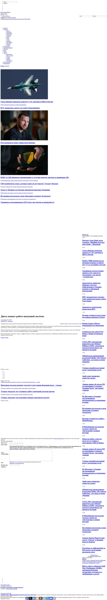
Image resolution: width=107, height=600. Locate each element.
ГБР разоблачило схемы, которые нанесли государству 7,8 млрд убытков (29, 184)
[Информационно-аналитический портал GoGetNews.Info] (15, 19)
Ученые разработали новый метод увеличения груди (93, 369)
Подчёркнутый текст (32, 446)
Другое (5, 53)
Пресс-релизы (6, 62)
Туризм (8, 57)
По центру (68, 446)
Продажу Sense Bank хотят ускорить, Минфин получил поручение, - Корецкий (93, 242)
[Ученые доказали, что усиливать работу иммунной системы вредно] (18, 388)
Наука (7, 37)
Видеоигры (9, 54)
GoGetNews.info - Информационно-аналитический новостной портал (18, 594)
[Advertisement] (27, 23)
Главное (5, 28)
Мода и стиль (9, 55)
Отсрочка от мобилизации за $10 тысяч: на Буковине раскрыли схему (93, 550)
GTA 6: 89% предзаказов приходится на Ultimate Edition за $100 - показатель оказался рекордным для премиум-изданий (93, 346)
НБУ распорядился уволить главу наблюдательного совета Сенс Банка (94, 299)
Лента (7, 30)
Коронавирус (6, 63)
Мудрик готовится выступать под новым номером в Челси (94, 316)
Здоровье (8, 41)
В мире (8, 45)
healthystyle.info (4, 337)
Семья (7, 58)
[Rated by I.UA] (4, 592)
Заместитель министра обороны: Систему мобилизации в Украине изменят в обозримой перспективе (91, 287)
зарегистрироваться (59, 438)
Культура (8, 43)
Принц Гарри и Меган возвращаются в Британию (93, 324)
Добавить (4, 466)
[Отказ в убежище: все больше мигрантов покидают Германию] (17, 186)
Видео (5, 51)
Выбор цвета (32, 447)
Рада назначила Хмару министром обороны (18, 143)
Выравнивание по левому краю (57, 446)
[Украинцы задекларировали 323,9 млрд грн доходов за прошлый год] (18, 199)
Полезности (9, 61)
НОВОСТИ (4, 321)
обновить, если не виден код (17, 463)
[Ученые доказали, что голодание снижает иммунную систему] (17, 394)
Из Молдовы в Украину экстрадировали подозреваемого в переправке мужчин (93, 399)
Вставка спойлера (30, 449)
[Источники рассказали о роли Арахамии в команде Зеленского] (17, 193)
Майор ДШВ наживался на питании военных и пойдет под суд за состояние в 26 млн (93, 263)
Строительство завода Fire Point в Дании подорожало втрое (92, 334)
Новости (5, 29)
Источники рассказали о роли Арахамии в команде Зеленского (26, 196)
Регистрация (4, 12)
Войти (8, 12)
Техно (7, 38)
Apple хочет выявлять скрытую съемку (91, 377)
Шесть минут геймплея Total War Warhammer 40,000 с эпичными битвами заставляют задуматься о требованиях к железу (93, 570)
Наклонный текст (21, 446)
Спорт (8, 40)
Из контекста (6, 46)
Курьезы (5, 49)
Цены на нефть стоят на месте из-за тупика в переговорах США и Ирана (93, 441)
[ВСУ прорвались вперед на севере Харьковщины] (13, 104)
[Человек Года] (94, 555)
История (8, 59)
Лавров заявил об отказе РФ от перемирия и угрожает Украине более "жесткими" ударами (93, 387)
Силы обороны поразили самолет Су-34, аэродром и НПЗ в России (27, 102)
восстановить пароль (10, 17)
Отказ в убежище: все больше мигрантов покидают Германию (25, 190)
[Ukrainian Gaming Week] (94, 556)
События (8, 36)
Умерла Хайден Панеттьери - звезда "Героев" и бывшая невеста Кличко (93, 540)
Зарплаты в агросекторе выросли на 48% (91, 308)
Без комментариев (7, 47)
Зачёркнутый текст (43, 446)
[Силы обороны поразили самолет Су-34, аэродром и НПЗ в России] (24, 98)
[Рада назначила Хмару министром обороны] (24, 139)
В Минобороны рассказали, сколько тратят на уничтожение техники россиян (93, 430)
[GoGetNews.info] (5, 584)
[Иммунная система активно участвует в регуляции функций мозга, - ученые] (20, 382)
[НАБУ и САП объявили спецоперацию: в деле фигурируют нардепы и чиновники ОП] (24, 174)
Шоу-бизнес (9, 42)
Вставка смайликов (23, 447)
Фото (4, 50)
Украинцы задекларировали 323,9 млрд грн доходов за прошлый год (27, 202)
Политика (8, 32)
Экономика (9, 33)
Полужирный (13, 446)
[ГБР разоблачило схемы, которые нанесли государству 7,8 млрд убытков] (19, 180)
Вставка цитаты (49, 447)
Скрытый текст (40, 447)
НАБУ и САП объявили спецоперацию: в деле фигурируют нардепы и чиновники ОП (35, 177)
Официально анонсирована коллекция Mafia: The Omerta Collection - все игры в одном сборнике (94, 359)
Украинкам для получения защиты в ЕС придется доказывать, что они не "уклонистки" (93, 274)
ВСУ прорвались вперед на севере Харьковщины (20, 108)
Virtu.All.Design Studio (11, 588)
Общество (8, 34)
